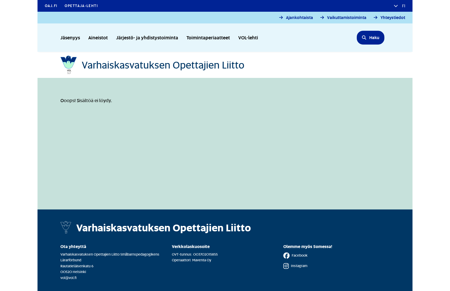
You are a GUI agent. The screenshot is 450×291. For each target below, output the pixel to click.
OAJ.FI (51, 5)
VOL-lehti (248, 37)
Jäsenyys (70, 37)
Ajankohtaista (299, 17)
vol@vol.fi (68, 277)
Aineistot (98, 37)
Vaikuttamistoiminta (346, 17)
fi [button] (403, 6)
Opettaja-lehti (81, 5)
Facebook (300, 255)
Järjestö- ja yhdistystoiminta (147, 37)
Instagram (299, 265)
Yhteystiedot (392, 17)
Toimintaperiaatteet (208, 37)
